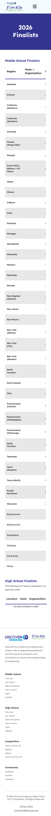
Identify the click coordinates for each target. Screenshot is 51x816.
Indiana (11, 202)
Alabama (11, 84)
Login (7, 694)
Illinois (10, 192)
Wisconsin (12, 504)
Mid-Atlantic (13, 244)
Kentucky (11, 223)
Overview (9, 679)
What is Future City (13, 746)
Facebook (9, 772)
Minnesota (12, 254)
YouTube (8, 776)
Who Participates (12, 686)
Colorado (11, 131)
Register (8, 697)
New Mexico (13, 319)
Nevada (11, 285)
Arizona (11, 94)
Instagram (9, 779)
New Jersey (12, 309)
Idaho (10, 181)
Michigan (11, 233)
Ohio (9, 393)
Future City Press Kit (13, 757)
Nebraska (12, 275)
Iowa (9, 213)
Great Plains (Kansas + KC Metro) (13, 168)
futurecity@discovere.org (26, 810)
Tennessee (12, 456)
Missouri (11, 265)
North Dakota (14, 383)
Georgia (11, 155)
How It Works (11, 690)
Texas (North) (13, 480)
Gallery (8, 753)
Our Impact (10, 682)
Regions (8, 750)
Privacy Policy (26, 806)
